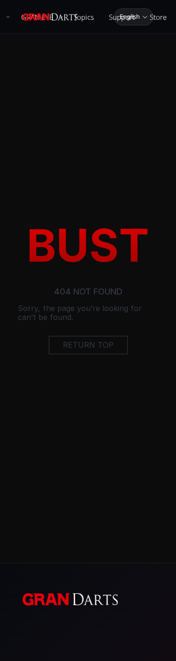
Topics (84, 17)
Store (158, 17)
